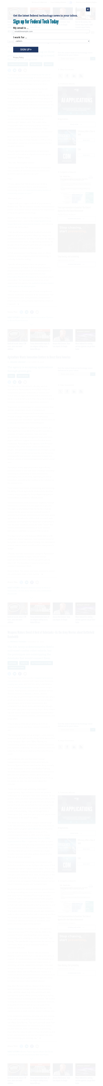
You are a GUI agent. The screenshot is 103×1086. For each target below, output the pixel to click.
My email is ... (21, 28)
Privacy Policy (18, 57)
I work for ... (20, 37)
